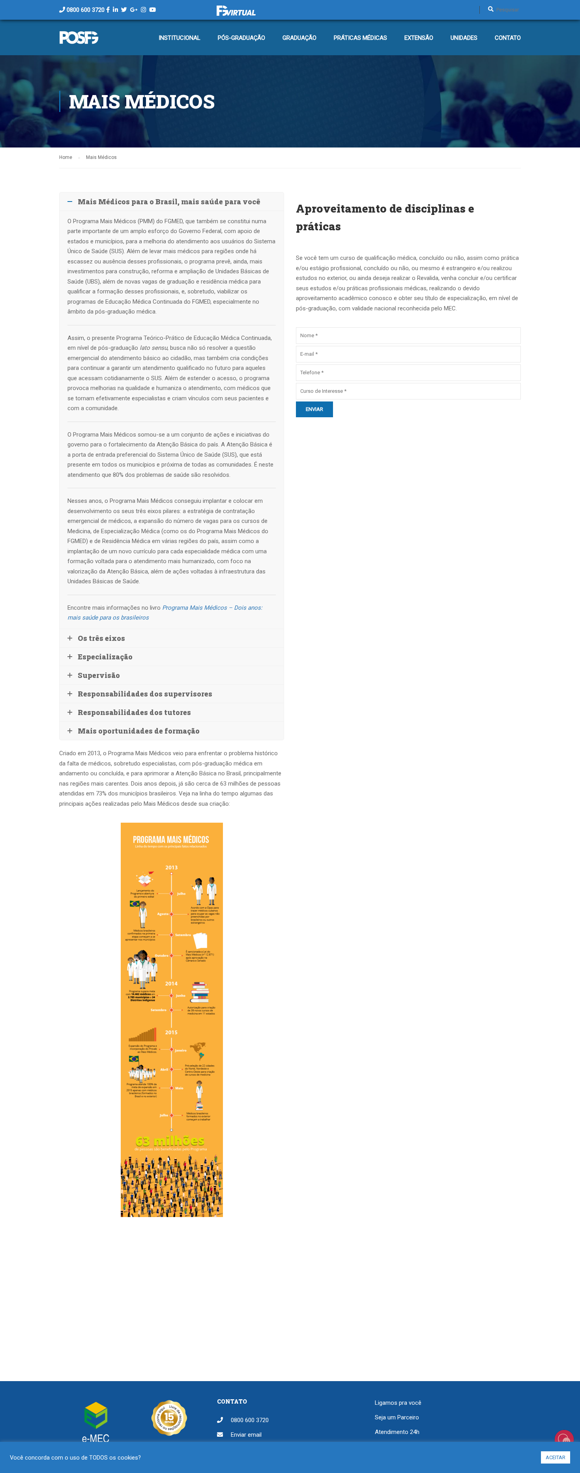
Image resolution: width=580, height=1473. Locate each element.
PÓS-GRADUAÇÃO (241, 37)
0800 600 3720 (86, 9)
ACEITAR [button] (555, 1457)
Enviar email (246, 1434)
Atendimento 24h (397, 1432)
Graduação (299, 37)
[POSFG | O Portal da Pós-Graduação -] (79, 41)
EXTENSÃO (418, 37)
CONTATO (508, 37)
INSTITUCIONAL (179, 37)
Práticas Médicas (360, 37)
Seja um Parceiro (397, 1417)
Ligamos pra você (398, 1402)
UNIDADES (464, 37)
